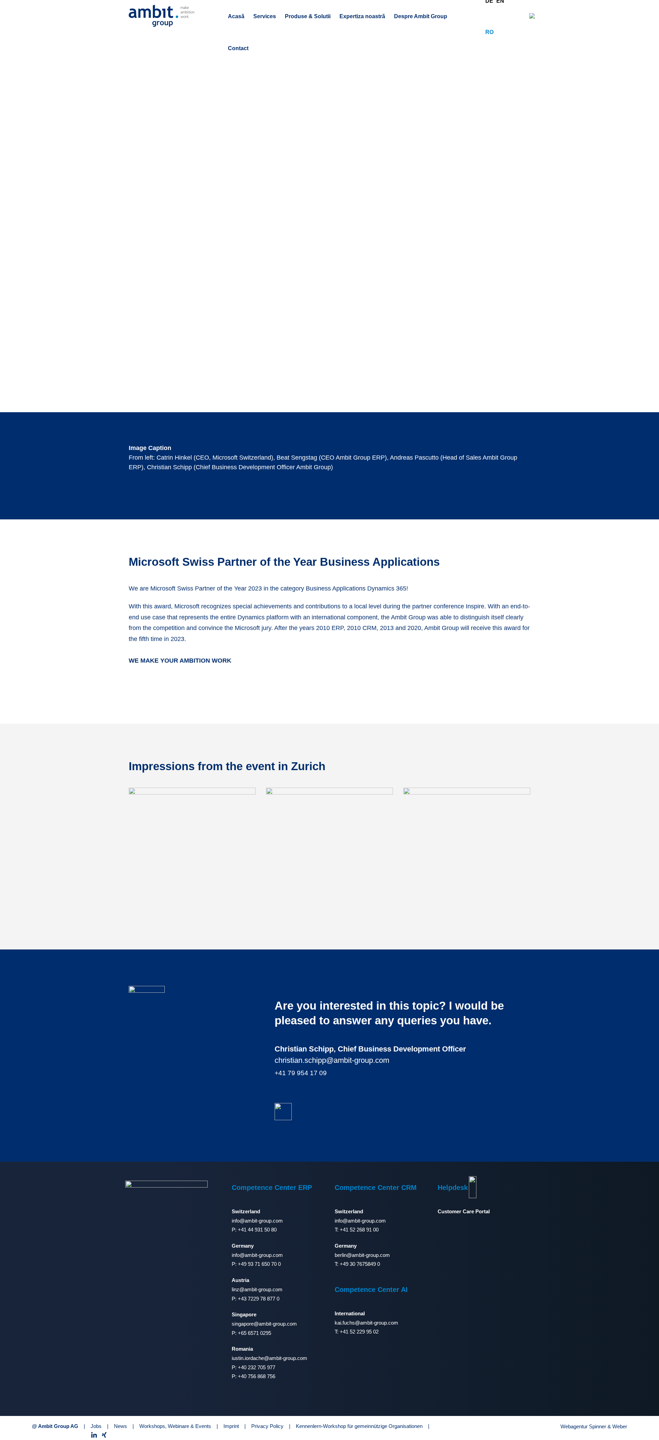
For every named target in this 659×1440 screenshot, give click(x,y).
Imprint (231, 1426)
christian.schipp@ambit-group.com (332, 1060)
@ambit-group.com (368, 1255)
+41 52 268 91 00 (359, 1230)
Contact (238, 48)
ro (489, 32)
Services (264, 16)
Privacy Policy (267, 1426)
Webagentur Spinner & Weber (593, 1426)
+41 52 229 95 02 (359, 1332)
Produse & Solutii (308, 16)
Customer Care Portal (464, 1211)
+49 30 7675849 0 (360, 1264)
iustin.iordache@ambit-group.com (269, 1358)
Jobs (96, 1426)
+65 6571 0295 (254, 1333)
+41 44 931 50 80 (257, 1230)
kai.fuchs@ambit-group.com (366, 1323)
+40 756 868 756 (256, 1376)
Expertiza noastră (362, 16)
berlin (341, 1255)
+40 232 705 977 (256, 1367)
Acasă (236, 16)
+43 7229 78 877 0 (258, 1299)
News (120, 1426)
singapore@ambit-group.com (264, 1324)
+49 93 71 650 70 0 (259, 1264)
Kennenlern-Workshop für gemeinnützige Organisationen (359, 1426)
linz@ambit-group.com (257, 1289)
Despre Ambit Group (420, 16)
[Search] (532, 16)
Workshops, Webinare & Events (175, 1426)
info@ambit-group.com (257, 1221)
